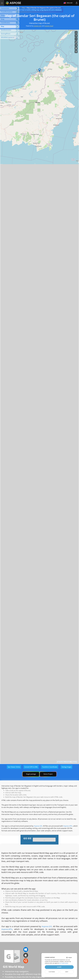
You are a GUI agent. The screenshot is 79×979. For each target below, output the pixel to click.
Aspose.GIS (75, 761)
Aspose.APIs (67, 826)
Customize (52, 971)
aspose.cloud (49, 26)
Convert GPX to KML (31, 767)
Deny (66, 971)
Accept (59, 967)
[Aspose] (13, 2)
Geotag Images (66, 767)
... (44, 840)
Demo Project (48, 774)
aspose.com (37, 26)
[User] (76, 3)
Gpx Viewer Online (14, 767)
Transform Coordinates (49, 767)
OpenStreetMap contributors (64, 761)
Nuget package (31, 774)
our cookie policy (63, 963)
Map (23, 8)
